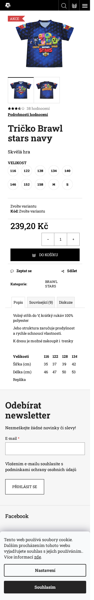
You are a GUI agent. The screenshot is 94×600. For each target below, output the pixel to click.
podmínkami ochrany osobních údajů (40, 469)
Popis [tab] (18, 302)
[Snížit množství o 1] (48, 239)
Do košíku (48, 254)
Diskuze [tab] (66, 302)
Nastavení (45, 570)
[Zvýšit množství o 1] (73, 239)
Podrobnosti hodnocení (28, 114)
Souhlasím (45, 587)
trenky (67, 340)
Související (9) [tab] (41, 302)
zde (37, 557)
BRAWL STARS (51, 283)
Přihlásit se (24, 486)
